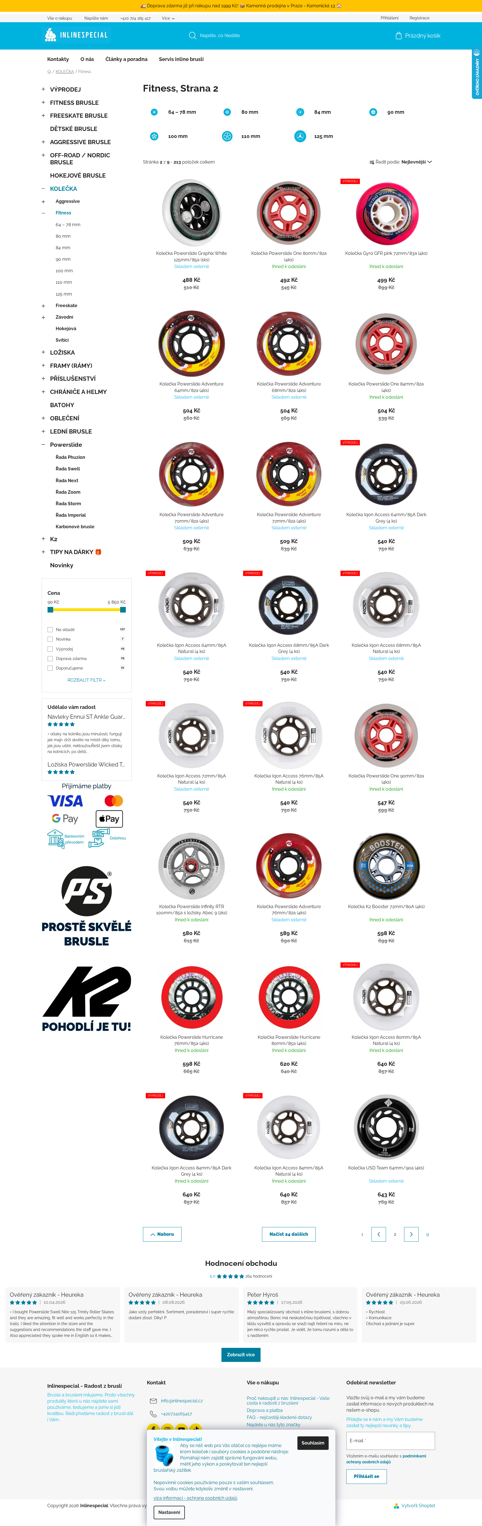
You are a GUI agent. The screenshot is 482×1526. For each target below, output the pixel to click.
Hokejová (66, 328)
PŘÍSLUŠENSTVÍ (73, 378)
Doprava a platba (265, 1410)
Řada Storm (68, 503)
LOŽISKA (62, 352)
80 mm (63, 236)
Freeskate (66, 305)
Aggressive (68, 201)
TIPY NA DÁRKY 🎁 (76, 551)
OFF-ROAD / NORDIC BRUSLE (80, 159)
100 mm (64, 270)
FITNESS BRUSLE (74, 102)
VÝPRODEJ (65, 89)
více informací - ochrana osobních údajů (195, 1498)
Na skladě (90, 629)
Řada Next (67, 480)
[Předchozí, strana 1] (378, 1234)
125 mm (64, 294)
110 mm (64, 282)
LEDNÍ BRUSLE (71, 431)
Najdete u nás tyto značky (274, 1424)
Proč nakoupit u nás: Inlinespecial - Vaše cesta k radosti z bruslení (288, 1401)
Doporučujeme (90, 668)
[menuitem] (58, 59)
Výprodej (90, 649)
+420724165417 (176, 1413)
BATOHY (62, 405)
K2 (53, 539)
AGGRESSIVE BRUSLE (80, 142)
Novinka (89, 639)
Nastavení (169, 1512)
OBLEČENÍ (64, 418)
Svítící (62, 340)
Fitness (63, 213)
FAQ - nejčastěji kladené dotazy (279, 1417)
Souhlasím (313, 1443)
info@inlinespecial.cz (182, 1400)
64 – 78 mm (68, 224)
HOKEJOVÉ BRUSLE (78, 175)
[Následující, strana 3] (411, 1234)
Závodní (64, 317)
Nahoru (165, 1234)
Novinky (61, 565)
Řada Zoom (68, 492)
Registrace (419, 18)
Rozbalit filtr (85, 680)
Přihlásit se (366, 1476)
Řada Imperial (71, 515)
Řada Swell (68, 468)
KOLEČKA (63, 188)
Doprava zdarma (90, 658)
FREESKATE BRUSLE (79, 115)
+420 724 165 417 (135, 18)
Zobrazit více (241, 1354)
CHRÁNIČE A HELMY (78, 391)
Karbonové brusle (75, 526)
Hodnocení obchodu (241, 1263)
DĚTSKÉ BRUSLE (73, 128)
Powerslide (66, 444)
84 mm (63, 247)
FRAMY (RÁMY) (71, 365)
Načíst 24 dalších (289, 1234)
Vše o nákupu (59, 18)
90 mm (63, 259)
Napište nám (96, 18)
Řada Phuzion (70, 457)
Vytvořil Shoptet (418, 1505)
